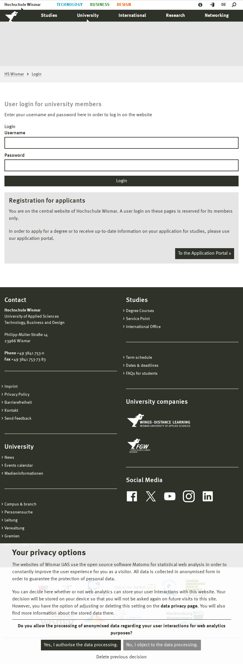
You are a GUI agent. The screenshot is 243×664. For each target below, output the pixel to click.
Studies (49, 15)
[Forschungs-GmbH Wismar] (152, 446)
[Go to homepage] (17, 16)
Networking (217, 15)
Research (175, 15)
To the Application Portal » (204, 253)
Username (14, 133)
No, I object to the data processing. (162, 645)
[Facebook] (132, 496)
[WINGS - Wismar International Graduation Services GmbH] (159, 421)
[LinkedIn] (208, 496)
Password (14, 155)
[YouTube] (170, 496)
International (132, 15)
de (223, 5)
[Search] (235, 5)
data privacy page (179, 606)
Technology (70, 5)
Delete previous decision (121, 657)
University (88, 15)
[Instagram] (189, 496)
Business (100, 5)
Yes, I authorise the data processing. (81, 645)
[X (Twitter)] (151, 496)
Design (124, 5)
